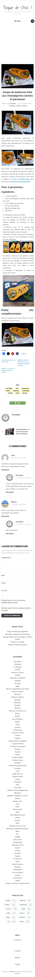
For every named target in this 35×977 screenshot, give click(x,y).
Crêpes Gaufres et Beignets (17, 741)
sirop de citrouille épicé (21, 179)
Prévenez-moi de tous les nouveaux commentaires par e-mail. (13, 602)
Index (17, 785)
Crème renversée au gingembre (17, 631)
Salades (17, 837)
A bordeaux (17, 661)
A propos (17, 951)
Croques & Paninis (17, 744)
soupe (17, 393)
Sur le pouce (17, 859)
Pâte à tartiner (17, 809)
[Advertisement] (17, 45)
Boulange (17, 700)
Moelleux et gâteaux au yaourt (17, 796)
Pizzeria (17, 820)
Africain (17, 670)
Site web (4, 590)
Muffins (17, 798)
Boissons (18, 694)
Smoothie (17, 853)
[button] (17, 21)
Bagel (17, 686)
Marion (14, 502)
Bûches (17, 716)
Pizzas (17, 817)
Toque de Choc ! (17, 7)
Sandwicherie (17, 842)
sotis (13, 455)
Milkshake (17, 793)
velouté (24, 393)
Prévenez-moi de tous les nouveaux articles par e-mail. (16, 609)
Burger (17, 722)
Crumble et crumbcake (17, 746)
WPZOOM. (17, 973)
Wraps (17, 881)
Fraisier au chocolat (17, 642)
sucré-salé (24, 917)
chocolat (11, 909)
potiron (10, 393)
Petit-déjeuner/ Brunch (17, 815)
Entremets (17, 763)
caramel (9, 904)
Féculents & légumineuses (17, 765)
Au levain (17, 683)
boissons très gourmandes (20, 182)
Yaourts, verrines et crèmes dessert (17, 883)
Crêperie (17, 738)
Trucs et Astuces (17, 872)
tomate (23, 921)
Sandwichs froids (17, 845)
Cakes (17, 724)
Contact (17, 964)
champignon (25, 388)
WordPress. (12, 971)
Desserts (17, 749)
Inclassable (17, 782)
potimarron (25, 390)
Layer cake (17, 787)
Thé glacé (17, 867)
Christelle (12, 103)
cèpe (17, 388)
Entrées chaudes (15, 106)
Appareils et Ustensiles (17, 678)
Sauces (17, 848)
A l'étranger (17, 667)
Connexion (17, 940)
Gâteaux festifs (17, 776)
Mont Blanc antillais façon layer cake (17, 634)
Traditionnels (17, 870)
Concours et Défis (17, 733)
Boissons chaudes (17, 697)
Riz (18, 834)
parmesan (16, 390)
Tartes (17, 861)
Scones (17, 850)
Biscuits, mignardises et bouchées (17, 689)
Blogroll (17, 957)
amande (10, 900)
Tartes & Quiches (17, 864)
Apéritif (17, 675)
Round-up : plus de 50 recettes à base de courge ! (8, 370)
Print (18, 403)
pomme (10, 917)
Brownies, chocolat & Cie (17, 711)
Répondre (5, 470)
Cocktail (17, 727)
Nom (3, 575)
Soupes (24, 106)
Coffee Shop (17, 730)
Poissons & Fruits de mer (17, 826)
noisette (24, 913)
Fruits (17, 771)
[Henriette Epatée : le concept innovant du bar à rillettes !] (9, 431)
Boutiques (17, 702)
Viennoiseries (17, 878)
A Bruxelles (17, 664)
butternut (9, 388)
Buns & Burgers (17, 719)
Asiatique (17, 681)
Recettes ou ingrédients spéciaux (17, 829)
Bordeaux (25, 900)
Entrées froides (17, 760)
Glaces (17, 779)
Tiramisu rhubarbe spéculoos (17, 645)
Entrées (17, 755)
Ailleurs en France (17, 672)
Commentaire (6, 558)
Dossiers (17, 752)
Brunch (17, 713)
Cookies (17, 735)
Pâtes (17, 812)
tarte (10, 921)
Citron (25, 909)
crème (10, 913)
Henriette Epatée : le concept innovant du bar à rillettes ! (23, 432)
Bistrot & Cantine (17, 691)
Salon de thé (17, 839)
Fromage (18, 768)
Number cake (17, 801)
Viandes (17, 875)
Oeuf (17, 804)
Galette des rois (17, 774)
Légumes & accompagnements (17, 790)
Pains (17, 807)
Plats (17, 823)
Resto (17, 831)
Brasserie (17, 705)
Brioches (17, 708)
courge (8, 390)
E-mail (3, 583)
